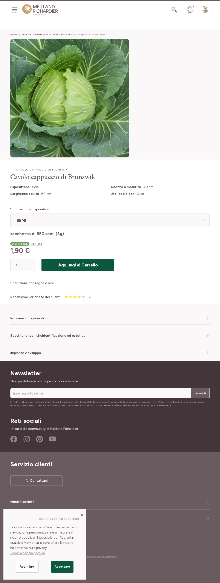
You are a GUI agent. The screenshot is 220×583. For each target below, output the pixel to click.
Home (13, 34)
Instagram (26, 439)
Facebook (13, 439)
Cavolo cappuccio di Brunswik (88, 34)
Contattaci (39, 480)
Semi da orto (59, 34)
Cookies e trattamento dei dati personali (93, 556)
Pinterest (39, 439)
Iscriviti (200, 393)
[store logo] (40, 10)
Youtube (52, 439)
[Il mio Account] (190, 10)
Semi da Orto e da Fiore (34, 34)
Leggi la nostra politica (27, 553)
